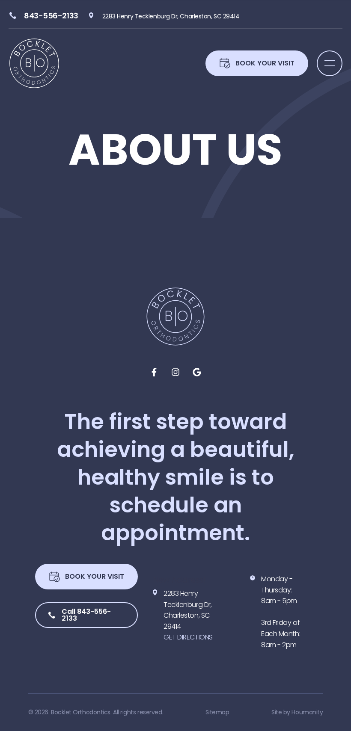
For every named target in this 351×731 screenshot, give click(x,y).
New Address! (179, 579)
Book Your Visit (94, 576)
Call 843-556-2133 (86, 615)
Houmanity (307, 712)
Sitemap (217, 712)
